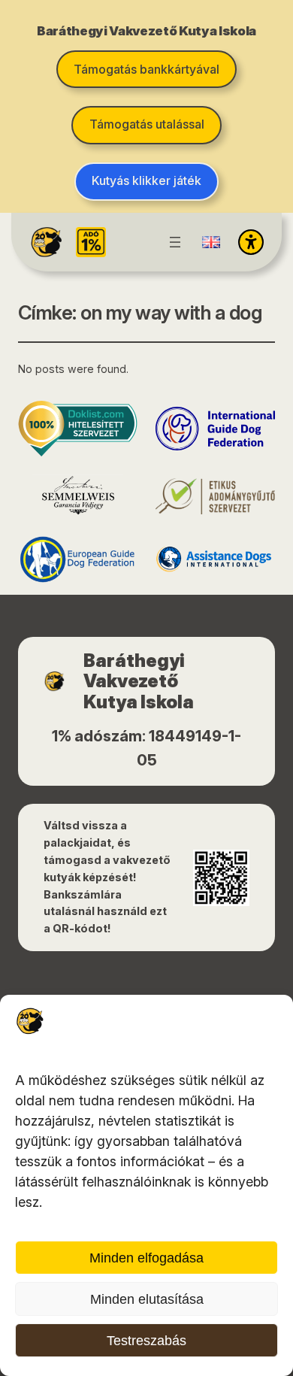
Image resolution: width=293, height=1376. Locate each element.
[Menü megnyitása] (175, 242)
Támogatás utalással (146, 124)
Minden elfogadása (146, 1257)
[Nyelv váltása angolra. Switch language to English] (211, 242)
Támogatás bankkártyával (146, 69)
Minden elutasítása (147, 1299)
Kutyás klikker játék (146, 180)
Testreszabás (146, 1340)
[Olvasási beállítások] (251, 242)
